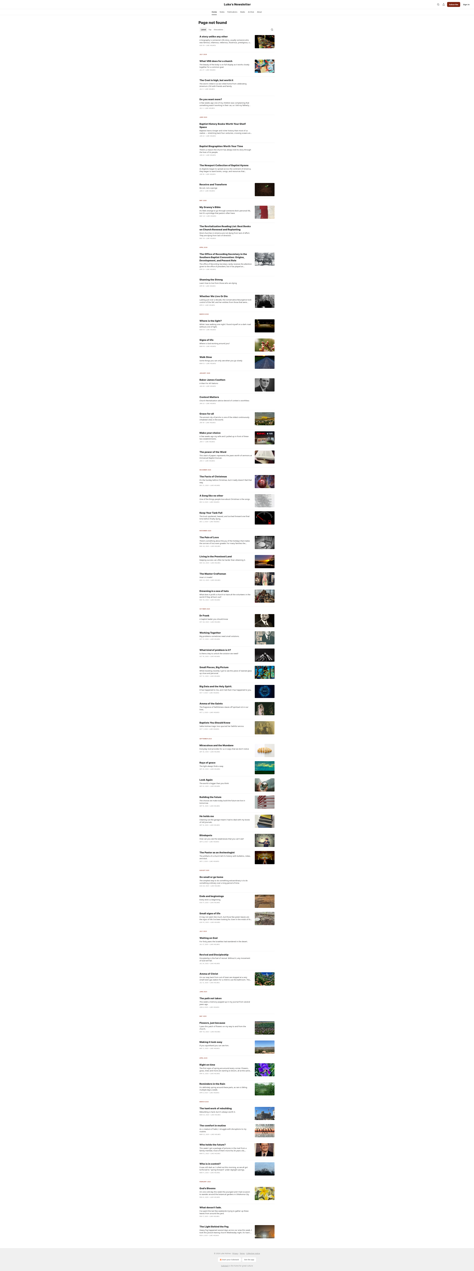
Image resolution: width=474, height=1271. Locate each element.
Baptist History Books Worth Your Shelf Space (222, 126)
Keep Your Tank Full (210, 512)
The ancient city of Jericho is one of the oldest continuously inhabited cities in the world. (224, 418)
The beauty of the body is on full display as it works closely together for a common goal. (224, 65)
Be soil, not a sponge (208, 188)
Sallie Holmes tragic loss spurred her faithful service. (221, 726)
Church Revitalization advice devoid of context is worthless (224, 400)
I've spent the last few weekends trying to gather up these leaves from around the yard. (223, 1212)
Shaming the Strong (211, 279)
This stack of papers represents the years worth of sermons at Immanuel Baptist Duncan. (225, 456)
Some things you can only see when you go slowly (220, 360)
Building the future (210, 797)
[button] (214, 12)
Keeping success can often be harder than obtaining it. (222, 560)
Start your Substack (230, 1259)
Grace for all (206, 413)
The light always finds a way (211, 766)
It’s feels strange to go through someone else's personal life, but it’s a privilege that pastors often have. (225, 211)
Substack (224, 1266)
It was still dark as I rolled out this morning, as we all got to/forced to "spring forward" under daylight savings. (223, 1168)
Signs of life (206, 340)
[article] (237, 42)
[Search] (438, 4)
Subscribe (453, 4)
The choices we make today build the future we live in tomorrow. (222, 801)
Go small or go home (211, 877)
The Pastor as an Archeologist (217, 852)
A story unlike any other (213, 36)
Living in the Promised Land (215, 556)
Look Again (206, 779)
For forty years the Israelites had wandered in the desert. (223, 941)
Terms (242, 1253)
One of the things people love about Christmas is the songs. (224, 499)
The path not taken (210, 998)
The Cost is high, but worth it (216, 80)
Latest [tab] (203, 30)
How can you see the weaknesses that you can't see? (221, 839)
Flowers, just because (212, 1023)
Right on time (207, 1064)
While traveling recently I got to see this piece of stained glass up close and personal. (225, 671)
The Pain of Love (209, 537)
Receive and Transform (213, 184)
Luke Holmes (211, 45)
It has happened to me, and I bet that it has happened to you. (225, 690)
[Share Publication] (443, 4)
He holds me (206, 816)
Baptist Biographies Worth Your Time (221, 146)
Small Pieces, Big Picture (214, 667)
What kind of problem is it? (215, 650)
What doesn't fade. (210, 1207)
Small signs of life (209, 913)
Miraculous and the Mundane (216, 745)
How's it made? (206, 577)
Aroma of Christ (208, 973)
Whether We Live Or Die (213, 296)
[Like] (201, 177)
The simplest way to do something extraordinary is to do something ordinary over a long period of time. (223, 881)
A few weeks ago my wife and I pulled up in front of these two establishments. (223, 437)
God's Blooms (207, 1188)
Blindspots (205, 835)
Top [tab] (209, 30)
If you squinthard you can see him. (214, 1045)
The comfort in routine (212, 1125)
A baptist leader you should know (213, 619)
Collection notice (253, 1253)
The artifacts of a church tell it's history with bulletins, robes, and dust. (224, 857)
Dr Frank (204, 615)
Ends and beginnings (211, 896)
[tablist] (212, 29)
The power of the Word (212, 452)
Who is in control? (210, 1163)
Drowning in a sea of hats (214, 591)
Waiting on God (208, 938)
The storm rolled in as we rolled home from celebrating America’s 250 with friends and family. (223, 84)
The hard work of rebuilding (215, 1108)
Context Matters (209, 397)
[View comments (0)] (218, 48)
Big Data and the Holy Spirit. (215, 686)
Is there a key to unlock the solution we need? (218, 653)
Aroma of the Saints (211, 703)
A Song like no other (211, 495)
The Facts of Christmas (213, 476)
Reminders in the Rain (212, 1083)
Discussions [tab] (218, 30)
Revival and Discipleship (213, 954)
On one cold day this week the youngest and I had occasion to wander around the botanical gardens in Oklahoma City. (224, 1193)
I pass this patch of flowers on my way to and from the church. (222, 1027)
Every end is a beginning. (210, 899)
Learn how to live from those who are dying (218, 283)
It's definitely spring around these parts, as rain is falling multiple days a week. (223, 1088)
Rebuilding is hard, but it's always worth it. (217, 1112)
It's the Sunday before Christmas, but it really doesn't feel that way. (225, 481)
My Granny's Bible (210, 207)
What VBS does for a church (215, 61)
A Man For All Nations (208, 383)
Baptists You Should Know (214, 722)
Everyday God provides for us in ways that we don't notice (224, 749)
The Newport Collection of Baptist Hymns (223, 165)
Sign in (466, 4)
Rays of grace (207, 762)
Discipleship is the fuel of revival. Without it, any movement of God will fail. (224, 959)
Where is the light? (210, 320)
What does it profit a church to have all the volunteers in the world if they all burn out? (224, 595)
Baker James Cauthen (212, 379)
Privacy (235, 1253)
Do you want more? (210, 99)
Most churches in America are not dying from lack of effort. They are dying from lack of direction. (224, 234)
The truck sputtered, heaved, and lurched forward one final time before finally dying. (224, 517)
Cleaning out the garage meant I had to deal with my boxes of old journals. (224, 820)
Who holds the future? (212, 1144)
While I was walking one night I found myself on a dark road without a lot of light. (225, 325)
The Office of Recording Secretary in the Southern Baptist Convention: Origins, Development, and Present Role (223, 257)
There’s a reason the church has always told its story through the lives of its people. (225, 150)
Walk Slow (205, 357)
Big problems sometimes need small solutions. (219, 636)
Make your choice (210, 432)
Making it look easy (210, 1042)
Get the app (249, 1259)
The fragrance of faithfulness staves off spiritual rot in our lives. (223, 708)
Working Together (210, 632)
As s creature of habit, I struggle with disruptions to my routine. (222, 1130)
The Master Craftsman (212, 573)
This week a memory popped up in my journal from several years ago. (224, 1003)
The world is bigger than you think (214, 783)
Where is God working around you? (214, 343)
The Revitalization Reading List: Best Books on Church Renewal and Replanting (225, 228)
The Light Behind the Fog (213, 1226)
